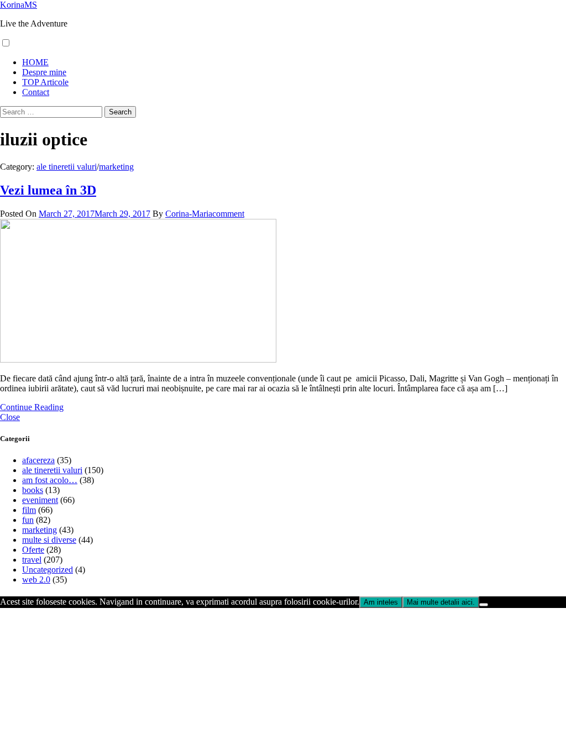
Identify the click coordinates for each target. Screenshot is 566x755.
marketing (116, 166)
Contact (35, 92)
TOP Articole (45, 82)
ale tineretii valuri (66, 166)
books (32, 490)
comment (228, 213)
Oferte (33, 549)
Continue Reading (32, 407)
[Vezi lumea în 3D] (138, 359)
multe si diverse (49, 539)
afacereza (38, 460)
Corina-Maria (188, 213)
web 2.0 (36, 579)
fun (28, 520)
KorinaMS (18, 4)
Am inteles (381, 602)
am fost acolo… (49, 480)
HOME (35, 62)
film (29, 510)
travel (31, 559)
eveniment (40, 500)
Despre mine (44, 72)
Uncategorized (47, 569)
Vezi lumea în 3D (48, 190)
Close (10, 417)
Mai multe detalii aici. (441, 602)
